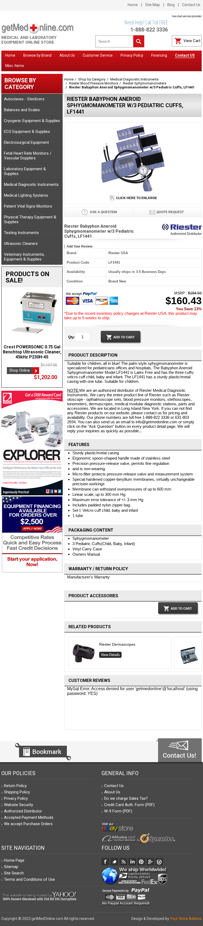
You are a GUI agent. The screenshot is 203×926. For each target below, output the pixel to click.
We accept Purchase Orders (28, 823)
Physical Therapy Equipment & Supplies (30, 219)
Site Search (14, 873)
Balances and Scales (22, 109)
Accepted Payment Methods (28, 817)
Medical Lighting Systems (26, 195)
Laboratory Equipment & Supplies (25, 171)
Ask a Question (103, 212)
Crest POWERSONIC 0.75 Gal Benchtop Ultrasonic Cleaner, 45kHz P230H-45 (32, 351)
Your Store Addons (186, 918)
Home (133, 5)
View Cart (191, 40)
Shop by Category (91, 79)
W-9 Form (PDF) (118, 811)
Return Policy (15, 785)
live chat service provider (187, 16)
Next (200, 654)
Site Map (152, 5)
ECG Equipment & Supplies (27, 131)
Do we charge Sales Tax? (126, 798)
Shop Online (19, 370)
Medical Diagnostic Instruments (31, 184)
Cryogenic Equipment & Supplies (32, 120)
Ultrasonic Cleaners (21, 243)
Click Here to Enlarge (136, 198)
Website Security (18, 804)
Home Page (14, 860)
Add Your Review (79, 246)
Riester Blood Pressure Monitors (93, 83)
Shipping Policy (17, 792)
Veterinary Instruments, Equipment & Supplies (24, 257)
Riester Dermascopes (117, 644)
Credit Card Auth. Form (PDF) (129, 804)
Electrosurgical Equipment (26, 142)
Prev (66, 654)
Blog (171, 5)
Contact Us (191, 5)
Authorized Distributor (186, 234)
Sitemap (11, 866)
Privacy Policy (16, 798)
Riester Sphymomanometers (144, 83)
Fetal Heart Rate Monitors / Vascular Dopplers (27, 155)
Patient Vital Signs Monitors (28, 206)
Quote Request (170, 212)
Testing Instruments (21, 232)
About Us (112, 792)
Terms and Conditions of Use (29, 879)
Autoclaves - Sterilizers (24, 99)
